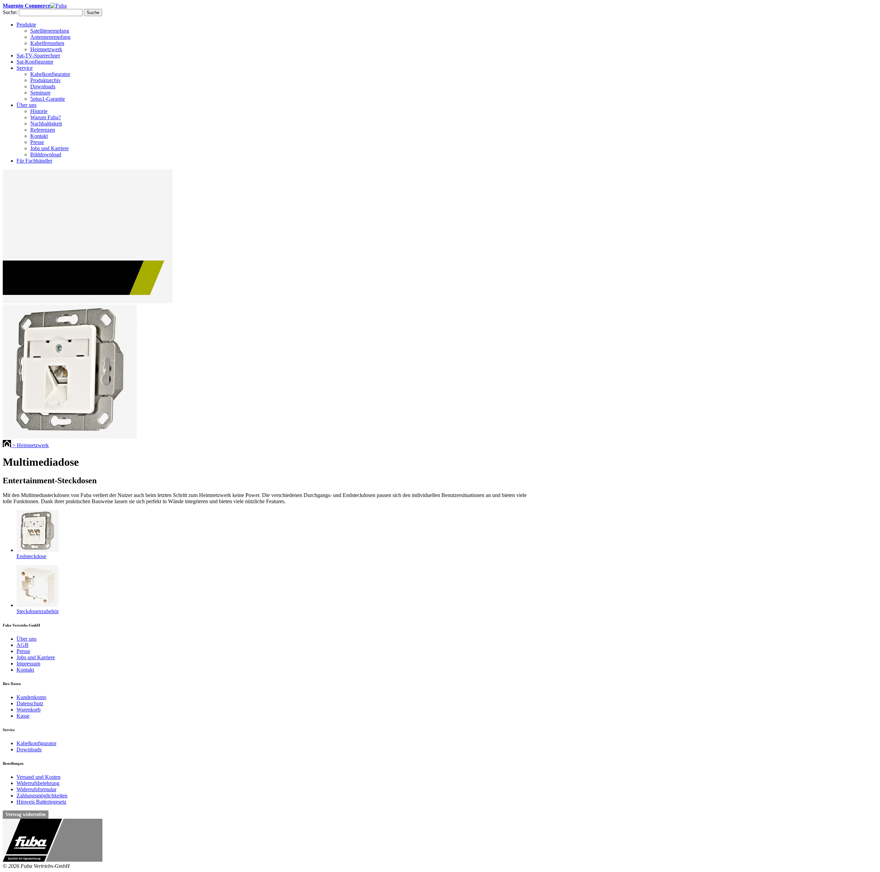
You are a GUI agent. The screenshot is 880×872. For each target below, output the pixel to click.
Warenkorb (28, 710)
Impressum (28, 663)
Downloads (29, 749)
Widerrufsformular (36, 789)
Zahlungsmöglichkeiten (41, 795)
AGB (22, 645)
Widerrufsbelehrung (37, 783)
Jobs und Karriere (35, 657)
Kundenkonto (31, 697)
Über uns (26, 639)
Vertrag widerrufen (26, 814)
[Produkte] (7, 445)
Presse (23, 651)
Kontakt (25, 670)
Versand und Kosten (38, 777)
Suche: (10, 12)
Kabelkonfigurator (36, 743)
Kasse (23, 716)
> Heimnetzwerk (30, 445)
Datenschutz (29, 703)
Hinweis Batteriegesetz (41, 802)
